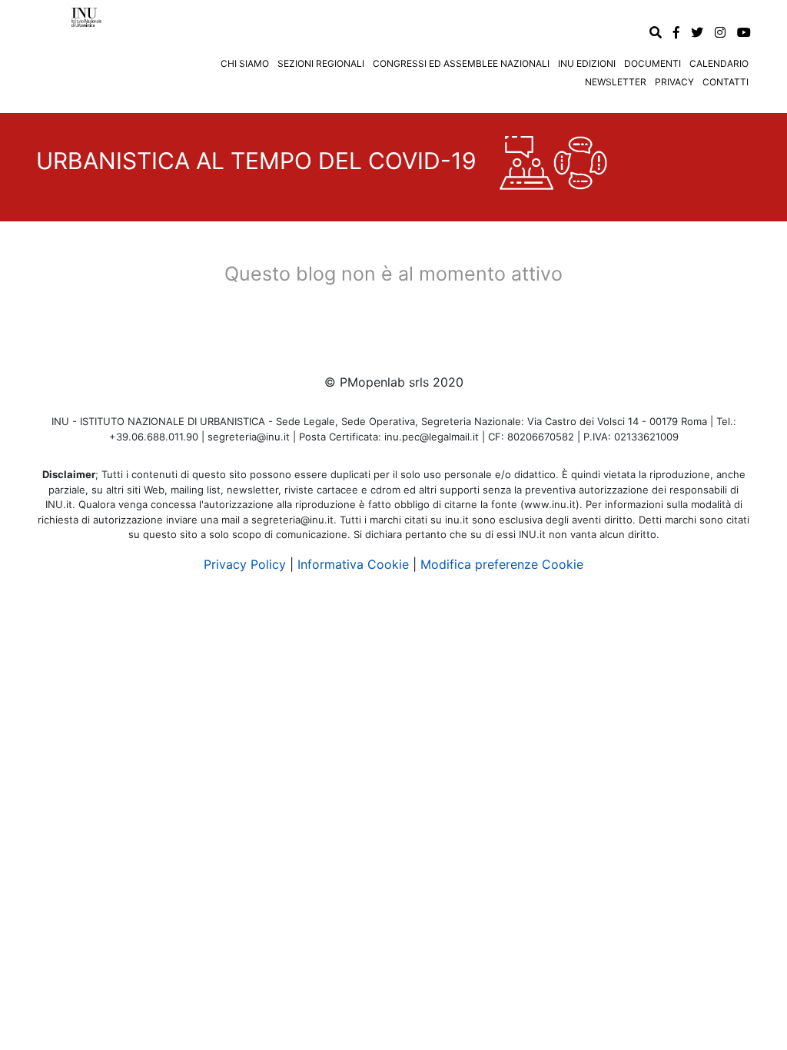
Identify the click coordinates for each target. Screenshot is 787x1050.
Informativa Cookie (353, 564)
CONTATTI (725, 82)
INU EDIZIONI (587, 63)
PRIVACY (674, 82)
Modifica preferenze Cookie (501, 564)
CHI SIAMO (245, 63)
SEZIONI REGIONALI (320, 63)
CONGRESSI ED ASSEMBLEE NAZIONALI (461, 63)
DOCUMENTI (652, 63)
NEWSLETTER (615, 82)
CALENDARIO (719, 63)
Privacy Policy (245, 564)
